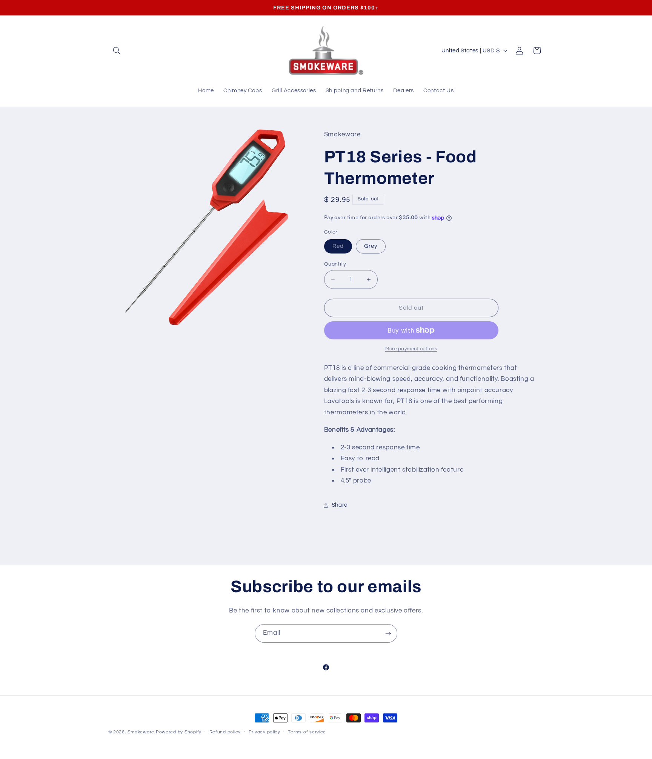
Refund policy (225, 732)
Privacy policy (264, 732)
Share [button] (340, 505)
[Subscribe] (388, 633)
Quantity (335, 264)
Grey (370, 246)
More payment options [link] (411, 349)
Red (342, 248)
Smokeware (141, 732)
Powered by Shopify (178, 732)
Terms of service (307, 732)
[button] (117, 50)
